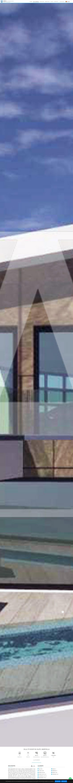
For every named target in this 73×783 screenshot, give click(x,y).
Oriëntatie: (54, 774)
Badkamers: (54, 770)
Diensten (47, 1)
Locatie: (40, 770)
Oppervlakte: (41, 777)
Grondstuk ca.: (41, 775)
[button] (68, 1)
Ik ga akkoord (58, 781)
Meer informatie (64, 781)
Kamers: (53, 768)
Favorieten (62, 1)
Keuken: (53, 772)
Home (31, 1)
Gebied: (40, 772)
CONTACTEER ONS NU (68, 354)
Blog (52, 1)
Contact (56, 1)
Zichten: (40, 774)
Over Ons (42, 1)
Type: (40, 768)
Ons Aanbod (36, 1)
